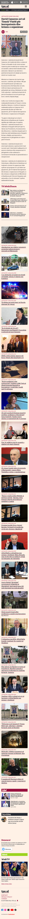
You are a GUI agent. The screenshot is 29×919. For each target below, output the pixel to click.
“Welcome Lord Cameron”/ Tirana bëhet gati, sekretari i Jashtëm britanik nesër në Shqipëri (18, 201)
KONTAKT (4, 895)
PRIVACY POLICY (6, 897)
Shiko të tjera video (6, 884)
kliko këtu (20, 844)
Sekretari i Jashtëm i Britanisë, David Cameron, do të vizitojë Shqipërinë (18, 214)
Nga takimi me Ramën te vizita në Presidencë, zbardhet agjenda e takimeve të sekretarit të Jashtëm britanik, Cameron (19, 193)
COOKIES (4, 898)
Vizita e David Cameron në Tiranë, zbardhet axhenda (18, 206)
